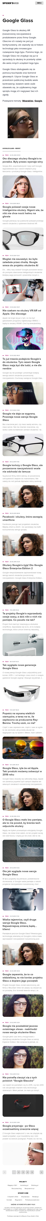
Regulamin (18, 1200)
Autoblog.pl (24, 1185)
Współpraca (25, 1197)
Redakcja (35, 1197)
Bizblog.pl (34, 1185)
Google (38, 101)
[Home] (11, 3)
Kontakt (9, 1200)
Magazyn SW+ (12, 1185)
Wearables (27, 101)
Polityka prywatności (32, 1200)
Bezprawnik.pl (29, 1188)
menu (39, 3)
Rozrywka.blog (17, 1188)
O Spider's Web (13, 1197)
